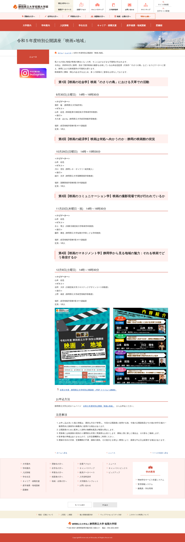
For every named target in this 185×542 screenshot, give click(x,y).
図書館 (159, 25)
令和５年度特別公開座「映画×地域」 (98, 406)
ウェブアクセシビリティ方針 (111, 514)
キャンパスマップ (87, 468)
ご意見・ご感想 (66, 514)
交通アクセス (85, 463)
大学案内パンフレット (89, 481)
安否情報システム (145, 484)
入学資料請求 (85, 476)
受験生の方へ (57, 463)
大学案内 (27, 25)
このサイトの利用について (139, 514)
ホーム (60, 53)
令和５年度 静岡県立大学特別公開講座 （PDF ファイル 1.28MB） (88, 389)
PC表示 (105, 505)
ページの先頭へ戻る (160, 453)
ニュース (68, 53)
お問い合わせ (85, 485)
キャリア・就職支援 (107, 25)
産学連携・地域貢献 (136, 25)
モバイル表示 (80, 505)
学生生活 (83, 25)
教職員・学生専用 (145, 488)
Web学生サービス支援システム (151, 479)
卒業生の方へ (57, 472)
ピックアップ (114, 472)
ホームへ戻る (62, 453)
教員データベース (87, 472)
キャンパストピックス (118, 468)
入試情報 (64, 25)
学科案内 (45, 25)
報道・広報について (45, 514)
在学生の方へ (57, 468)
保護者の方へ (57, 476)
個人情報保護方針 (86, 514)
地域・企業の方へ (59, 481)
